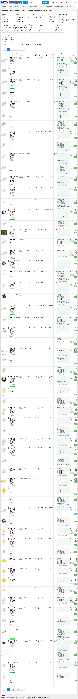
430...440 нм (59, 25)
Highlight (17, 176)
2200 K (42, 29)
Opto (16, 57)
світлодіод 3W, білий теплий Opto (12, 498)
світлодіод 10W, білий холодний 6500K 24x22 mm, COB (12, 390)
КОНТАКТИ (68, 6)
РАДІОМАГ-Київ (8, 37)
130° (42, 25)
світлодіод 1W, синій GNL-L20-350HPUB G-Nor (12, 641)
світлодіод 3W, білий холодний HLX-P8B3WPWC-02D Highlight (12, 189)
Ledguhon (17, 260)
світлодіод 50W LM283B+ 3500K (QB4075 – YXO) (12, 349)
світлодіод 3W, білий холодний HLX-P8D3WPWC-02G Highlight (12, 378)
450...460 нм (59, 29)
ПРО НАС (24, 6)
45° (31, 29)
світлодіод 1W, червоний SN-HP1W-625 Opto (12, 92)
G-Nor (16, 640)
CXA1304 (37, 16)
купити (75, 73)
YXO (16, 348)
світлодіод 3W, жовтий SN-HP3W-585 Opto (12, 102)
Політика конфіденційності (31, 697)
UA (61, 2)
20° (31, 27)
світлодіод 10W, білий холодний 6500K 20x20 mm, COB (12, 470)
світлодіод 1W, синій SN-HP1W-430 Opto (12, 283)
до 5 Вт (52, 19)
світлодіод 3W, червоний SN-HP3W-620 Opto (12, 114)
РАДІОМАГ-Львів (8, 39)
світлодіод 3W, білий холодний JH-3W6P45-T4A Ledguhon (12, 589)
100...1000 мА (7, 27)
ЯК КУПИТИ (17, 6)
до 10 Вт (52, 16)
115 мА (5, 29)
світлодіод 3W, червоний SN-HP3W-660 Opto (12, 222)
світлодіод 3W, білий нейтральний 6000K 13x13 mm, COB (12, 340)
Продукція (4, 10)
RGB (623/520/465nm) (23, 17)
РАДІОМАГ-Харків (8, 41)
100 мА (5, 25)
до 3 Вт (52, 17)
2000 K (42, 27)
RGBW (20, 19)
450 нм (58, 27)
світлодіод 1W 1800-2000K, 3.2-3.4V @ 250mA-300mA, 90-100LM (12, 133)
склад (6, 35)
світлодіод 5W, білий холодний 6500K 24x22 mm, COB (12, 530)
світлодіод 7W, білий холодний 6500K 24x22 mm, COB (12, 540)
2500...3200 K (44, 31)
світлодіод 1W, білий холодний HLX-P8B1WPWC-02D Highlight (12, 460)
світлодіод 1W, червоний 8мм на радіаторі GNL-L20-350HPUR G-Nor (12, 520)
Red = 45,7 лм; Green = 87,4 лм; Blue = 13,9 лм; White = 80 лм (20, 27)
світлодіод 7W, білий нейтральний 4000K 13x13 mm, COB (12, 609)
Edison (5, 21)
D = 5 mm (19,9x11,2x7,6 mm (40, 21)
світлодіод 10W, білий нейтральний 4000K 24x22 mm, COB (12, 560)
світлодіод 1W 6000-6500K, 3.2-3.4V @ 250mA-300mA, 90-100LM (12, 252)
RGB (20, 16)
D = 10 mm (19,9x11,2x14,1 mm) (39, 18)
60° (31, 31)
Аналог (11, 336)
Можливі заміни (12, 88)
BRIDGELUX (7, 16)
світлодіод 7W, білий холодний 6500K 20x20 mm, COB (12, 409)
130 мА (5, 31)
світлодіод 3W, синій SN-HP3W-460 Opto (12, 200)
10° (31, 25)
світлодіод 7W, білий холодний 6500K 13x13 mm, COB (12, 449)
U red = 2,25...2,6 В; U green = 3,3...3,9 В (67, 16)
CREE (5, 17)
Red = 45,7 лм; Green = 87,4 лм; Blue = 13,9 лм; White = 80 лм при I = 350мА (20, 32)
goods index (9, 695)
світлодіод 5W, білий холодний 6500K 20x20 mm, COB (12, 599)
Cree (5, 19)
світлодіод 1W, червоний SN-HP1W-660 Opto (12, 272)
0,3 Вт (52, 21)
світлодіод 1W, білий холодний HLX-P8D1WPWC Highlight (12, 211)
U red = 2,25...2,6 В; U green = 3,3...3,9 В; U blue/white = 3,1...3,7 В (67, 21)
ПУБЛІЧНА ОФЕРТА (34, 6)
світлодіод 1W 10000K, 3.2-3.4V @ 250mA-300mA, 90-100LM (12, 359)
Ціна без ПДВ (54, 2)
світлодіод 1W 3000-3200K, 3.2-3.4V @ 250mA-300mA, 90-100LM (12, 509)
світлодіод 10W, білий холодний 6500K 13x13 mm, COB (12, 419)
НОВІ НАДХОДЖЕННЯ (7, 6)
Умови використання (42, 697)
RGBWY (20, 21)
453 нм (58, 31)
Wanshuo (17, 507)
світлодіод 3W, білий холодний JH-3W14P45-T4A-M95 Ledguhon (12, 664)
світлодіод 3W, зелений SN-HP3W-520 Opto (12, 122)
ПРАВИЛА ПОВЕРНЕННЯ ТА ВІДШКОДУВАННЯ (52, 6)
